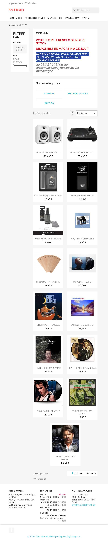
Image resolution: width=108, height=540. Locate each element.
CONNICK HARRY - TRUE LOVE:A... (65, 458)
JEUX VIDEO (16, 18)
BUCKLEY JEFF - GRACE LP (48, 411)
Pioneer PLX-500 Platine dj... (82, 152)
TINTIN (85, 18)
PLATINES (49, 93)
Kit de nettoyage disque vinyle (48, 195)
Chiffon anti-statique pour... (82, 195)
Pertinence (86, 113)
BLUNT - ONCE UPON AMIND (48, 368)
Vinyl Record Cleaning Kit (82, 238)
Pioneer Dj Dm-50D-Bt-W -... (48, 152)
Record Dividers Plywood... (48, 282)
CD (60, 18)
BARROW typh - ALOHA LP (82, 325)
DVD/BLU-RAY (72, 18)
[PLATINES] (49, 90)
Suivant (92, 473)
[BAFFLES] (49, 100)
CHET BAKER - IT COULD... (48, 325)
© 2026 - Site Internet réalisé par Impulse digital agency (54, 536)
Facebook (11, 530)
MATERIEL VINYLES (78, 93)
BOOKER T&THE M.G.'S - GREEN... (82, 412)
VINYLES (52, 18)
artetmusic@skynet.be (83, 504)
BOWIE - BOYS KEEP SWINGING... (82, 368)
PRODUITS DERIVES (35, 18)
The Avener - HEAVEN (82, 282)
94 (81, 473)
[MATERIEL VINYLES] (78, 90)
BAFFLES (49, 103)
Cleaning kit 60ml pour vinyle (48, 238)
